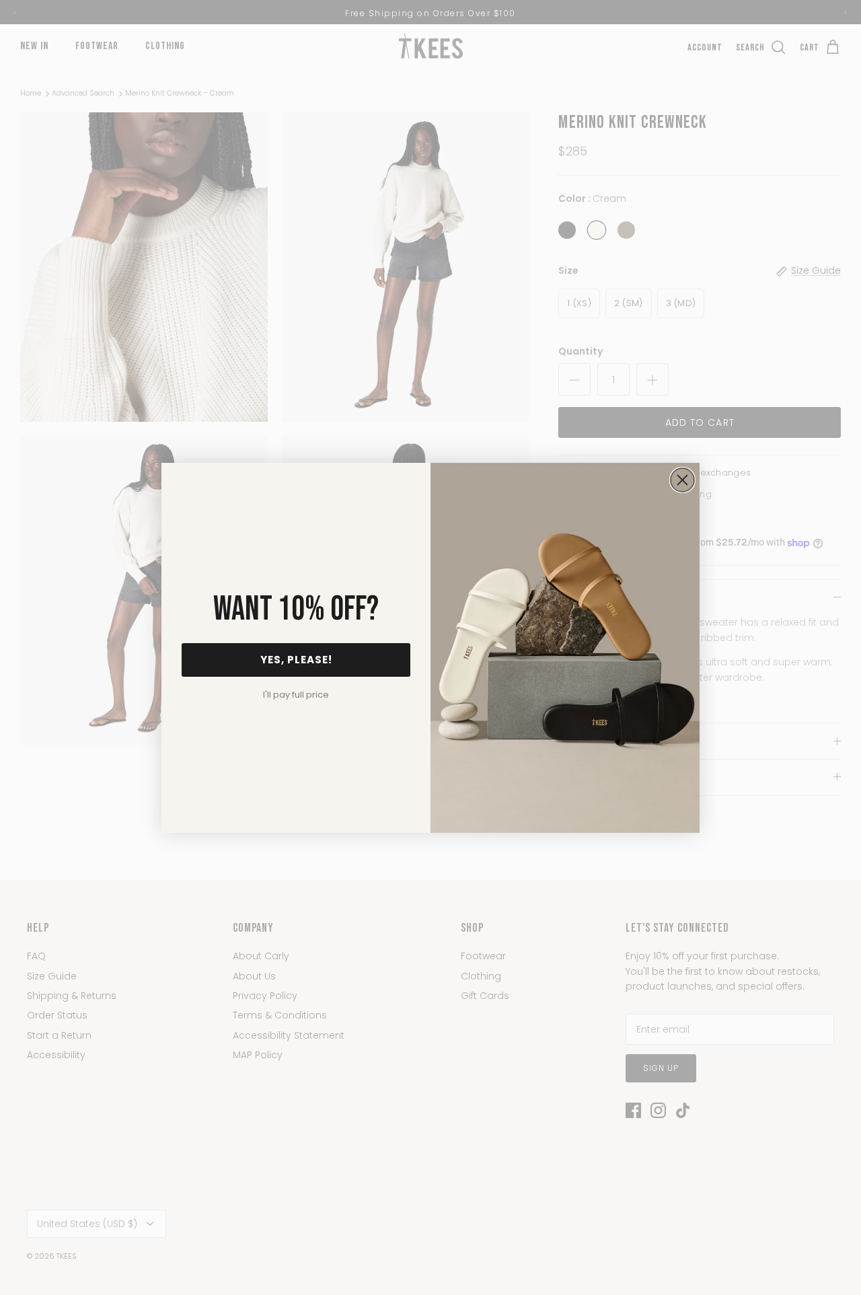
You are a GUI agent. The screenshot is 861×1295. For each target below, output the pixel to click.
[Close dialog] (682, 480)
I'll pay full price (296, 694)
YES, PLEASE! (296, 660)
